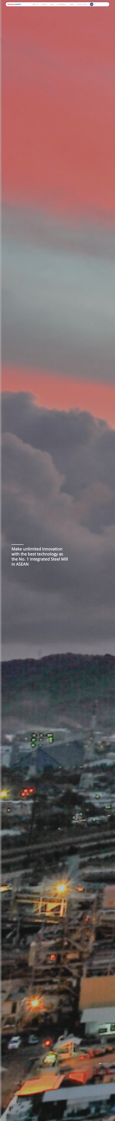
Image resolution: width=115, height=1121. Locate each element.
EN (92, 4)
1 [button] (100, 1063)
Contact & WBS (82, 4)
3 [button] (105, 1063)
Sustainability (61, 4)
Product (44, 4)
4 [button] (108, 1063)
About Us (35, 4)
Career (71, 4)
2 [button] (103, 1063)
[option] (57, 560)
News (52, 4)
